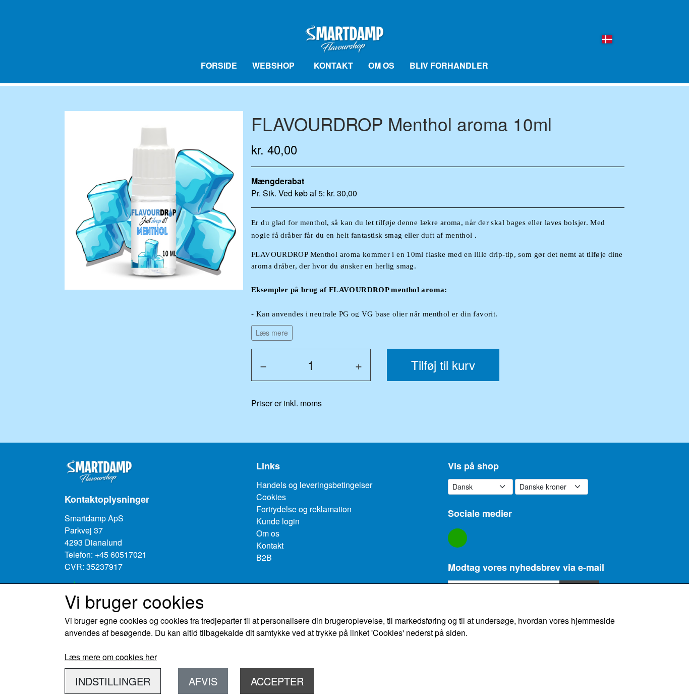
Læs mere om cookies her (111, 657)
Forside (219, 65)
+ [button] (358, 364)
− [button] (263, 364)
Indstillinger (112, 681)
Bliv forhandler (449, 65)
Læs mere (272, 333)
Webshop (273, 65)
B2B (264, 557)
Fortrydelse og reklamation (304, 509)
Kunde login (278, 521)
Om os (381, 65)
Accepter (277, 681)
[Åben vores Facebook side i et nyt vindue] (457, 538)
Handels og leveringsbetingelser (314, 485)
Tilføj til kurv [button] (443, 364)
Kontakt (333, 65)
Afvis (203, 681)
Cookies (271, 497)
